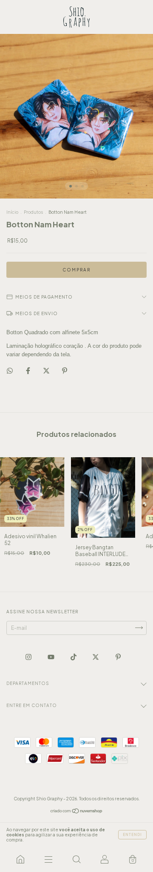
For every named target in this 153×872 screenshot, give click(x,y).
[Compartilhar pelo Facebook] (28, 370)
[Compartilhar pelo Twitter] (47, 370)
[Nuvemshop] (76, 811)
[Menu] (48, 859)
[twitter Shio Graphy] (96, 657)
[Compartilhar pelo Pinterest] (64, 370)
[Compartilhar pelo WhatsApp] (9, 370)
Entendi (132, 835)
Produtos (33, 212)
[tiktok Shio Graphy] (74, 657)
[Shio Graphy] (20, 859)
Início (12, 212)
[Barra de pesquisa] (76, 859)
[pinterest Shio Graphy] (118, 657)
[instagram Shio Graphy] (29, 657)
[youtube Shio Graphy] (51, 657)
